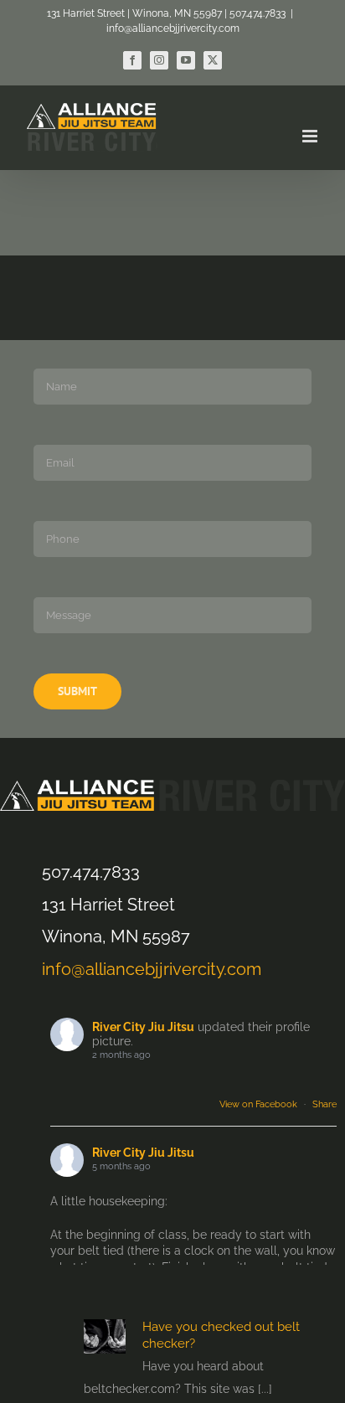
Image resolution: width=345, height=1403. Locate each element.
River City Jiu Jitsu (143, 1027)
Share (324, 1104)
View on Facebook (258, 1104)
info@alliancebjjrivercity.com (172, 28)
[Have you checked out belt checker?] (105, 1336)
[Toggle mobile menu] (311, 136)
